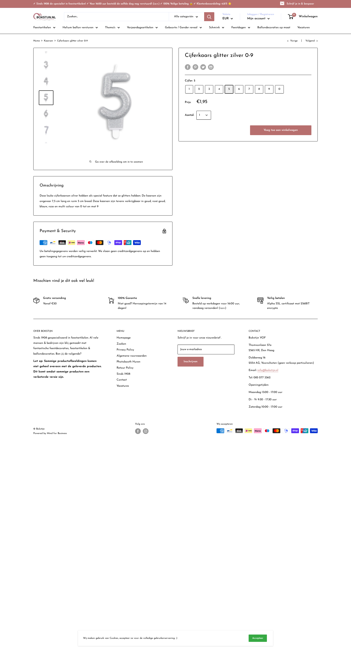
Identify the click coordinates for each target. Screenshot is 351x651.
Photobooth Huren (128, 361)
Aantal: (189, 115)
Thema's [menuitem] (110, 27)
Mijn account (256, 18)
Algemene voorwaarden (132, 355)
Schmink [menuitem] (214, 27)
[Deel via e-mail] (211, 67)
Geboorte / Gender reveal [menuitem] (181, 27)
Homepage (124, 337)
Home (36, 41)
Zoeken (121, 343)
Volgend (310, 41)
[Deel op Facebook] (188, 67)
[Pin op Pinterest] (195, 67)
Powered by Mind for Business (50, 433)
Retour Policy (125, 367)
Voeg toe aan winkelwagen (281, 130)
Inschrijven (190, 361)
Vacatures (123, 385)
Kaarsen (48, 41)
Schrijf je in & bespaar (300, 3)
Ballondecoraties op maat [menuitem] (273, 27)
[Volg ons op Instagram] (145, 431)
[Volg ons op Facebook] (138, 431)
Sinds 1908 (123, 373)
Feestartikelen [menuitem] (42, 27)
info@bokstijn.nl (267, 370)
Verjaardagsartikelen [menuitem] (140, 27)
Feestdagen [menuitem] (238, 27)
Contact (122, 379)
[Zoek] (209, 16)
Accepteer (257, 638)
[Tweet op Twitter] (203, 67)
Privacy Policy (125, 349)
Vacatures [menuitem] (303, 27)
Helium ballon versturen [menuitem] (78, 27)
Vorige (294, 41)
